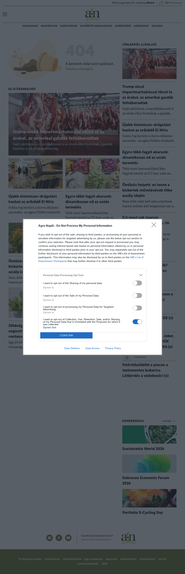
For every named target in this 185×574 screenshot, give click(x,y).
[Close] (155, 226)
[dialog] (92, 287)
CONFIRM (66, 335)
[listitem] (92, 275)
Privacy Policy (113, 348)
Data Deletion (72, 348)
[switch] (137, 283)
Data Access (92, 348)
